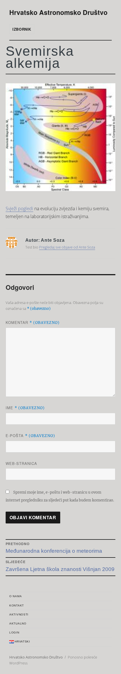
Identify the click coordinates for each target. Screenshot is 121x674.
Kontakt (16, 605)
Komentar (33, 322)
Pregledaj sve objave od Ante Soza (67, 247)
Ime (25, 407)
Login (14, 632)
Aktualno (17, 623)
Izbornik (21, 29)
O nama (15, 596)
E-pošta (30, 435)
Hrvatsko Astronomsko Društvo (58, 12)
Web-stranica (21, 463)
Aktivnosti (18, 614)
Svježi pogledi (19, 208)
